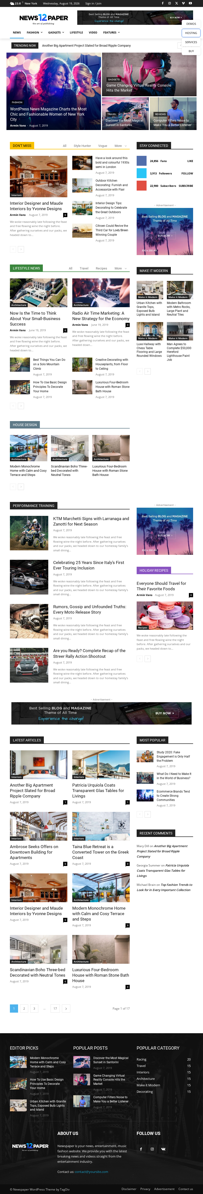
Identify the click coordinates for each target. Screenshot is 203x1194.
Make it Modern (147, 297)
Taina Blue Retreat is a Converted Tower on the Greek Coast (100, 852)
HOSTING (191, 33)
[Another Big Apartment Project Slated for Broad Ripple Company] (38, 764)
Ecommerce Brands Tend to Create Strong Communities (173, 796)
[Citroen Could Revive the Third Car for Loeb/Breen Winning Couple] (82, 231)
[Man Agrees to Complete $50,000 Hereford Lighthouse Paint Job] (180, 331)
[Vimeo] (183, 3)
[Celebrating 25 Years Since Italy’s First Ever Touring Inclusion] (29, 577)
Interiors (16, 195)
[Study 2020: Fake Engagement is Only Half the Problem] (145, 756)
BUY (191, 51)
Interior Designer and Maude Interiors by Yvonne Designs (36, 206)
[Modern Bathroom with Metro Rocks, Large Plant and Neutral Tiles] (180, 290)
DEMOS (191, 24)
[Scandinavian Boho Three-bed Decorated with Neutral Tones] (69, 448)
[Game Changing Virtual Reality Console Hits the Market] (149, 74)
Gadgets (114, 79)
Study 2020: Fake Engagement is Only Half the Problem (173, 757)
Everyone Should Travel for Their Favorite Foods (161, 586)
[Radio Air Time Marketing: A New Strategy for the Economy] (101, 292)
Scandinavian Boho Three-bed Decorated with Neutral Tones (69, 470)
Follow (187, 173)
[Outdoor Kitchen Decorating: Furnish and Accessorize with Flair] (82, 185)
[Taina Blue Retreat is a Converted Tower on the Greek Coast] (101, 826)
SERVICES (191, 42)
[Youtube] (190, 3)
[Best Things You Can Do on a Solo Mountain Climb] (20, 365)
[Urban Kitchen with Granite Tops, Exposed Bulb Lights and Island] (150, 290)
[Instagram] (170, 3)
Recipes (101, 268)
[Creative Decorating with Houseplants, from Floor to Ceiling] (82, 365)
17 (55, 1008)
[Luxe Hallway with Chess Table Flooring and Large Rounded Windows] (150, 331)
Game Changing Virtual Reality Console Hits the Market (109, 1080)
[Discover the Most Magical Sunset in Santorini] (125, 113)
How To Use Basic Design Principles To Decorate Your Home (50, 387)
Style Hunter (82, 146)
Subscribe (186, 186)
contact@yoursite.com (91, 1171)
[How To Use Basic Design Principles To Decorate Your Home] (20, 387)
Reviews (160, 114)
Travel (111, 114)
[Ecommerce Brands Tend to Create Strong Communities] (145, 795)
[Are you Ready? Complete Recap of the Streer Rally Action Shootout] (29, 665)
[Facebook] (163, 3)
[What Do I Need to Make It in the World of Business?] (145, 778)
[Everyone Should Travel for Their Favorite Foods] (165, 615)
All (64, 146)
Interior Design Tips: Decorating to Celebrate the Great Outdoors (111, 207)
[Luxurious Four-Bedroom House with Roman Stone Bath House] (82, 387)
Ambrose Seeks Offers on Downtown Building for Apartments (34, 852)
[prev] (181, 45)
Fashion (17, 102)
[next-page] (21, 249)
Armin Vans (17, 215)
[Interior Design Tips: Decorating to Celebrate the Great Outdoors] (82, 208)
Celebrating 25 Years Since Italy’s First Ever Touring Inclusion (88, 565)
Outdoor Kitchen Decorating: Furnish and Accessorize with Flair (112, 185)
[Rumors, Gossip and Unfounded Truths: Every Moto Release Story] (29, 621)
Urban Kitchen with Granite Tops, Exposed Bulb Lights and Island (48, 1106)
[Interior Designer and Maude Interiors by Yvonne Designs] (38, 176)
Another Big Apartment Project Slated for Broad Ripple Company (86, 45)
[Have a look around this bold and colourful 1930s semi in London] (82, 163)
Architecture (18, 305)
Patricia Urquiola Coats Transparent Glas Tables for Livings (98, 790)
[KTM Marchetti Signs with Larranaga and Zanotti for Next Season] (29, 533)
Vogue (102, 146)
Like (190, 161)
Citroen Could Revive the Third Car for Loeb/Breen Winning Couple (112, 230)
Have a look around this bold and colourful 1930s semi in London (112, 162)
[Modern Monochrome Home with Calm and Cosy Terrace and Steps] (28, 448)
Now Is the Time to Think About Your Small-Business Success (35, 319)
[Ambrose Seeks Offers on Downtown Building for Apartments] (38, 826)
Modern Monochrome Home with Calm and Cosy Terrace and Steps (28, 470)
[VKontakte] (163, 1149)
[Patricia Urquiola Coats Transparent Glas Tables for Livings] (101, 764)
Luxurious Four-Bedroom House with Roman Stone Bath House (112, 387)
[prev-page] (13, 249)
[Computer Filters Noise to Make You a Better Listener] (173, 113)
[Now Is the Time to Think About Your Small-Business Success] (38, 292)
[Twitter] (176, 3)
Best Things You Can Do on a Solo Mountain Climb (49, 364)
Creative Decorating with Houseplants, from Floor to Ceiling (112, 364)
